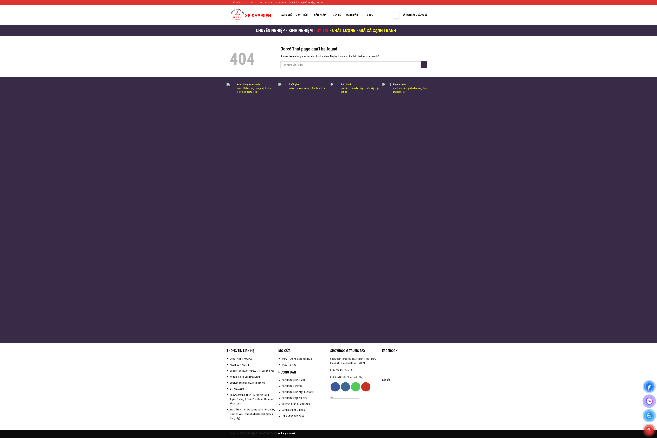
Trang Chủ (285, 15)
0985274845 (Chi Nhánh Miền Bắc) (346, 377)
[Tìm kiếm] (381, 15)
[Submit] (424, 64)
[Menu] (396, 15)
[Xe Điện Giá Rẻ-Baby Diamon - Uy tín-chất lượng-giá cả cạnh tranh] (252, 15)
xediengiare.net (286, 433)
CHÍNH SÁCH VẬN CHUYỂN (294, 398)
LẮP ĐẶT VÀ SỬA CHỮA (293, 416)
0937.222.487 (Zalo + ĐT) (342, 370)
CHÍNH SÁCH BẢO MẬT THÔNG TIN (298, 392)
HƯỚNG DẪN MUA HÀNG (293, 410)
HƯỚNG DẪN (351, 15)
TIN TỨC (368, 15)
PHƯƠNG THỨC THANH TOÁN (296, 404)
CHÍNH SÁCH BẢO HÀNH (293, 380)
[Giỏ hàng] (388, 15)
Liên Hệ (336, 15)
